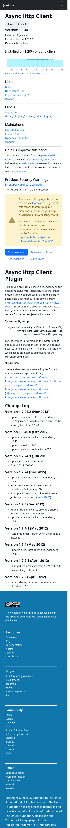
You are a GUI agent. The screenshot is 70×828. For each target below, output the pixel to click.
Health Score (37, 258)
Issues (50, 252)
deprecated (38, 203)
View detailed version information (24, 73)
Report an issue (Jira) (17, 95)
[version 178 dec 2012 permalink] (46, 504)
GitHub (9, 87)
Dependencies (16, 258)
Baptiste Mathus (14, 130)
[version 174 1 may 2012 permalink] (50, 528)
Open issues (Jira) (15, 91)
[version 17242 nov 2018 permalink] (51, 412)
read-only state (29, 163)
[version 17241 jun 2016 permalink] (51, 456)
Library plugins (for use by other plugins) (28, 116)
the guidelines (18, 171)
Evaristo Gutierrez (15, 134)
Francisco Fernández (17, 138)
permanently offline (40, 159)
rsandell (9, 141)
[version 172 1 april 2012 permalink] (51, 560)
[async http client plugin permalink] (25, 278)
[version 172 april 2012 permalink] (48, 577)
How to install (17, 24)
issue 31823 (43, 497)
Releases (36, 252)
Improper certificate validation (24, 184)
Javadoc (9, 99)
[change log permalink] (31, 405)
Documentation (16, 252)
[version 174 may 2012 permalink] (47, 544)
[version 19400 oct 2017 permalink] (51, 432)
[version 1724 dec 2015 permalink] (48, 472)
